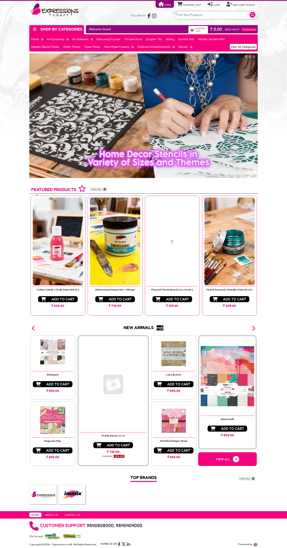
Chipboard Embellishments (153, 46)
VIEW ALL (96, 189)
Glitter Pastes (71, 46)
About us (51, 514)
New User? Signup (243, 5)
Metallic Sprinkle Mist (211, 39)
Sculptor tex (154, 39)
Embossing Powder (108, 39)
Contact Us (249, 29)
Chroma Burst (133, 39)
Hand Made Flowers (116, 46)
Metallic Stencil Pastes (45, 46)
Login (216, 5)
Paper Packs (92, 46)
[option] (57, 256)
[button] (33, 328)
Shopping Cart (192, 5)
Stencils (183, 46)
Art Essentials (55, 39)
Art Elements (80, 39)
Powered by (245, 544)
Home (167, 5)
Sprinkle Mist (186, 39)
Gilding (170, 39)
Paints (35, 39)
